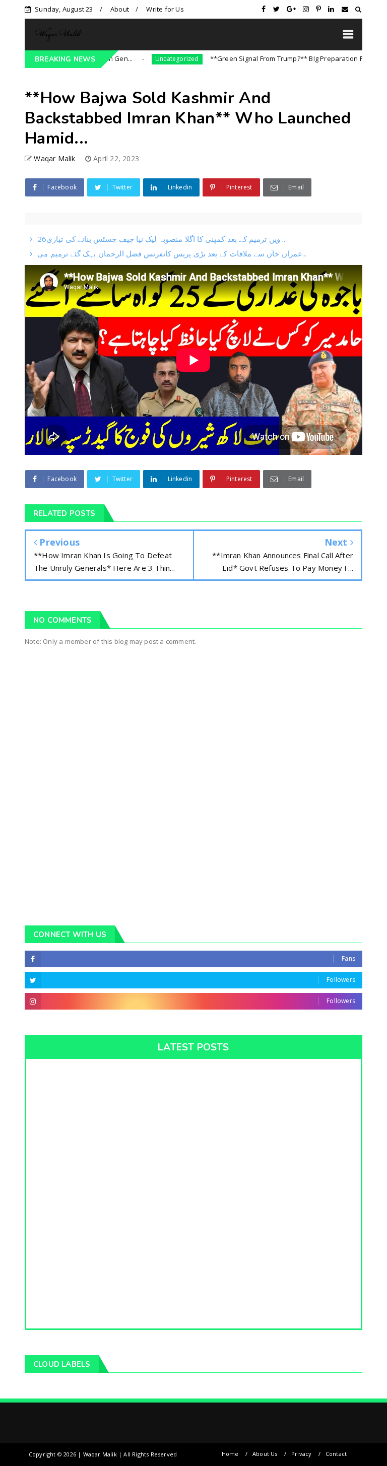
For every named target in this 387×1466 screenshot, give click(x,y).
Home (230, 1453)
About (119, 9)
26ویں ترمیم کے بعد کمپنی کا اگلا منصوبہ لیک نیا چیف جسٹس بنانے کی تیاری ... (162, 239)
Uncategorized (152, 58)
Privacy (301, 1453)
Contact (336, 1453)
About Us (265, 1453)
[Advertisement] (193, 828)
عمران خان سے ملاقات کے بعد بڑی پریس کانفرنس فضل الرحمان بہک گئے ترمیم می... (171, 253)
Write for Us (164, 9)
